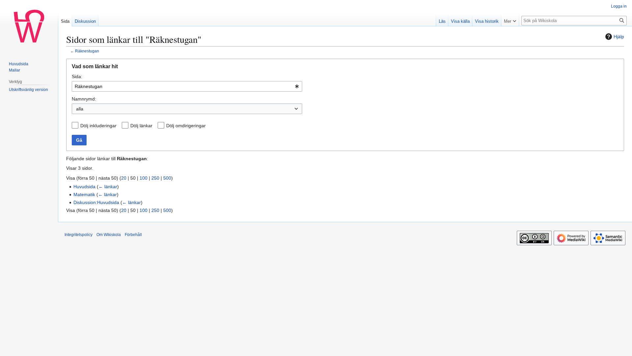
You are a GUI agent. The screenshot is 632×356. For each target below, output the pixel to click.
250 (155, 178)
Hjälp (619, 36)
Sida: (77, 76)
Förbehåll (133, 234)
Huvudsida (84, 186)
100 (143, 178)
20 (123, 178)
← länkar (107, 186)
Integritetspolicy (78, 234)
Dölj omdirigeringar (186, 125)
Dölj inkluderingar (98, 125)
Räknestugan (87, 51)
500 (167, 178)
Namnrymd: (84, 99)
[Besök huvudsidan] (29, 26)
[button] (510, 19)
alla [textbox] (79, 108)
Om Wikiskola (108, 234)
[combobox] (187, 86)
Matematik (84, 194)
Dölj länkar (141, 125)
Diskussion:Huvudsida (96, 202)
